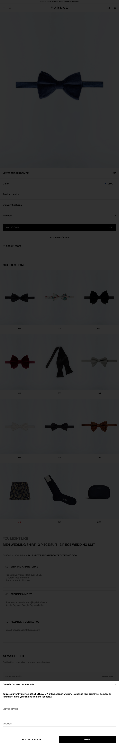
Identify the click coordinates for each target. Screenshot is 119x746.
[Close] (115, 684)
